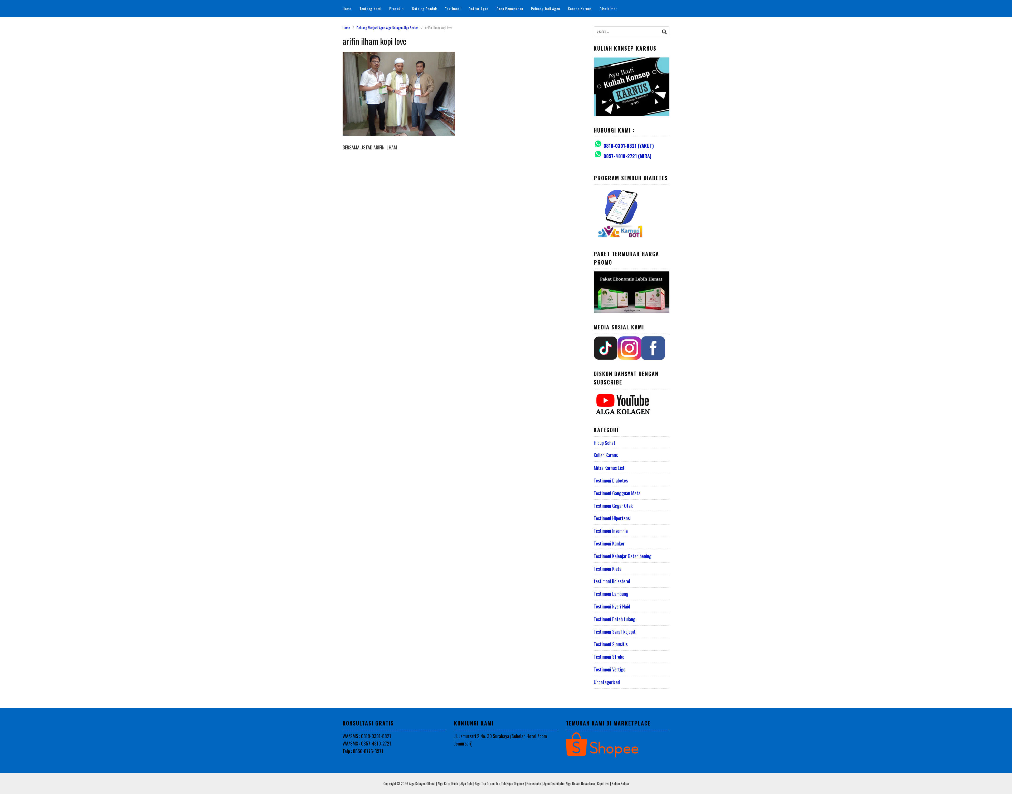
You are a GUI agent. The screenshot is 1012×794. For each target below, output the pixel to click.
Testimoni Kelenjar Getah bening (622, 556)
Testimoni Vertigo (609, 669)
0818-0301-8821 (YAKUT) (629, 145)
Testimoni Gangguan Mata (617, 493)
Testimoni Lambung (611, 593)
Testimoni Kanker (609, 543)
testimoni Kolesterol (612, 581)
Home (347, 8)
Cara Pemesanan (510, 8)
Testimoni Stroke (609, 656)
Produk (395, 8)
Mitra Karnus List (609, 467)
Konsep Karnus (580, 8)
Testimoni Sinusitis (610, 644)
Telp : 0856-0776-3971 (363, 751)
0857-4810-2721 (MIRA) (627, 156)
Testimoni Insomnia (611, 530)
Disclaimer (608, 8)
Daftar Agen (479, 8)
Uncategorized (607, 682)
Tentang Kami (370, 8)
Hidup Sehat (604, 442)
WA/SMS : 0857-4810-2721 (367, 743)
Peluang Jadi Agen (545, 8)
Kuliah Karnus (606, 455)
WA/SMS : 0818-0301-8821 (367, 736)
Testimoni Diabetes (611, 480)
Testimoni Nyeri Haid (612, 606)
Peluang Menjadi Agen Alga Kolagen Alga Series (388, 27)
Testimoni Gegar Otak (613, 505)
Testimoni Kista (607, 568)
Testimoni (453, 8)
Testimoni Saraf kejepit (615, 631)
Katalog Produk (424, 8)
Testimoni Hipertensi (612, 518)
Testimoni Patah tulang (614, 619)
